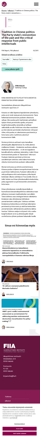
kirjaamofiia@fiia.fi (9, 376)
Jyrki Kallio (20, 86)
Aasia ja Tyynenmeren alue (22, 59)
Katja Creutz (10, 294)
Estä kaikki (19, 428)
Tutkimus (8, 396)
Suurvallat (6, 59)
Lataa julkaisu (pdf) (12, 69)
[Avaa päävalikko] (36, 4)
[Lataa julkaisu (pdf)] (9, 22)
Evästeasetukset (19, 424)
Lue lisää (12, 418)
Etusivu (4, 10)
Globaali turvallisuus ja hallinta (12, 54)
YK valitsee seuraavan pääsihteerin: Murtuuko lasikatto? (15, 287)
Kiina (4, 64)
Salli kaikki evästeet (19, 433)
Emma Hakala (10, 327)
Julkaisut (11, 10)
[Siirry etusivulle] (11, 4)
